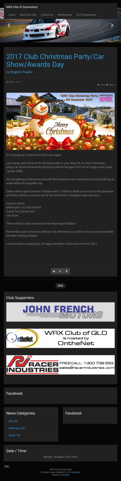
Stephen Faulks (21, 72)
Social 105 (14, 435)
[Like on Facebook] (60, 271)
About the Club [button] (28, 14)
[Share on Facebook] (66, 271)
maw (7, 466)
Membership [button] (65, 14)
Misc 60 (13, 421)
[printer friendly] (54, 271)
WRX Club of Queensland (21, 7)
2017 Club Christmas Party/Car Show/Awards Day (55, 60)
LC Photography (73, 472)
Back (60, 285)
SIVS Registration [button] (86, 14)
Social (112, 85)
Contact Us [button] (47, 14)
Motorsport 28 (17, 428)
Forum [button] (12, 14)
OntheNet (65, 475)
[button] (9, 25)
